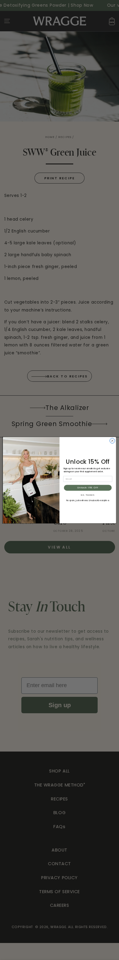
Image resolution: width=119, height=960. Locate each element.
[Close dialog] (112, 440)
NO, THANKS (88, 495)
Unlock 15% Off (88, 487)
